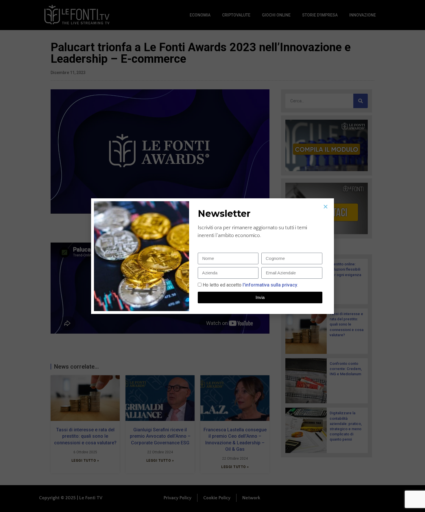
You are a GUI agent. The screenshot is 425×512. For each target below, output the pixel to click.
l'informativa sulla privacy (269, 285)
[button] (325, 206)
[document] (212, 256)
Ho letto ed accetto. (250, 285)
